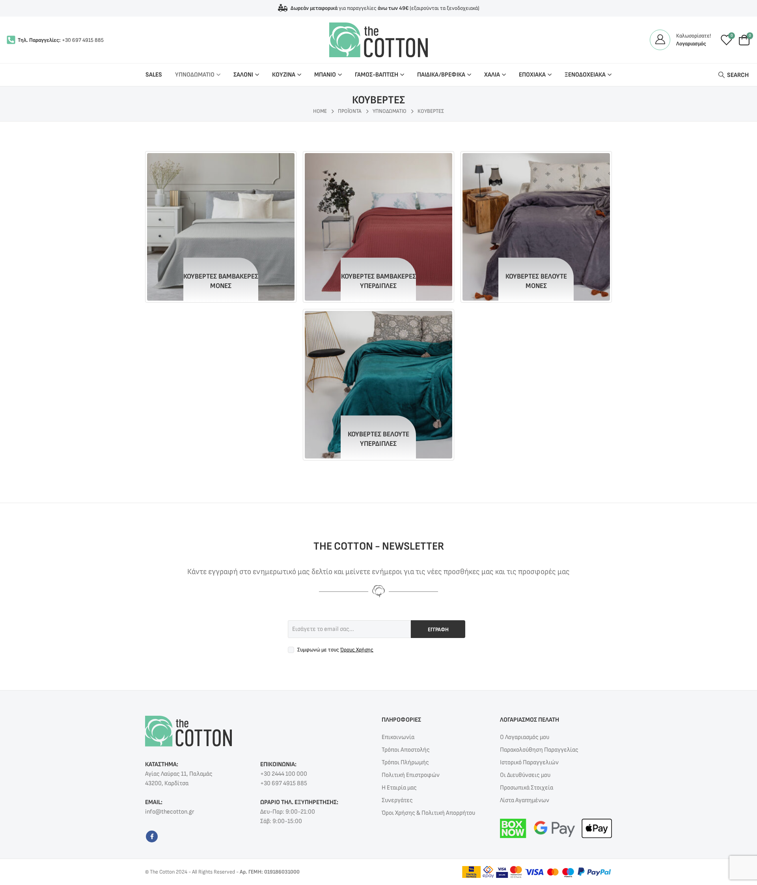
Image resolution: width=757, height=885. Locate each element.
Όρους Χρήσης (356, 649)
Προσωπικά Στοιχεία (526, 787)
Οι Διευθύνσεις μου (525, 775)
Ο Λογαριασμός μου (524, 737)
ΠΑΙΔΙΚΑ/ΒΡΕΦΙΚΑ (441, 75)
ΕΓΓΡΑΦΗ (438, 629)
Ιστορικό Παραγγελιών (529, 762)
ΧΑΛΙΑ (492, 75)
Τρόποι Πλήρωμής (405, 762)
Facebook (152, 836)
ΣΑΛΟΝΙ (243, 75)
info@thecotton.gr (169, 812)
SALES (153, 75)
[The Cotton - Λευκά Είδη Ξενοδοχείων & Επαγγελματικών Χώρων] (378, 39)
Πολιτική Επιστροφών (411, 775)
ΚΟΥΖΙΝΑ (283, 75)
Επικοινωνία (398, 737)
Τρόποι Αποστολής (406, 750)
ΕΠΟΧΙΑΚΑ (532, 75)
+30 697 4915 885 (83, 40)
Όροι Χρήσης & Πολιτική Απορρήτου (428, 813)
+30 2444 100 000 (283, 774)
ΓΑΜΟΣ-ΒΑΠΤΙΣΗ (376, 75)
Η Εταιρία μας (399, 787)
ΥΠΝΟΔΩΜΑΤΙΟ (194, 75)
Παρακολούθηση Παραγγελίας (539, 750)
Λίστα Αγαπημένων (524, 800)
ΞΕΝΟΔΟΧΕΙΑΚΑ (585, 75)
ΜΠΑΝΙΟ (325, 75)
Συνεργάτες (397, 800)
